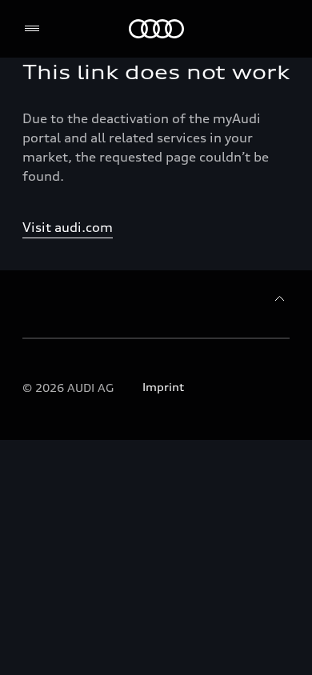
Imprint (163, 386)
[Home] (156, 28)
